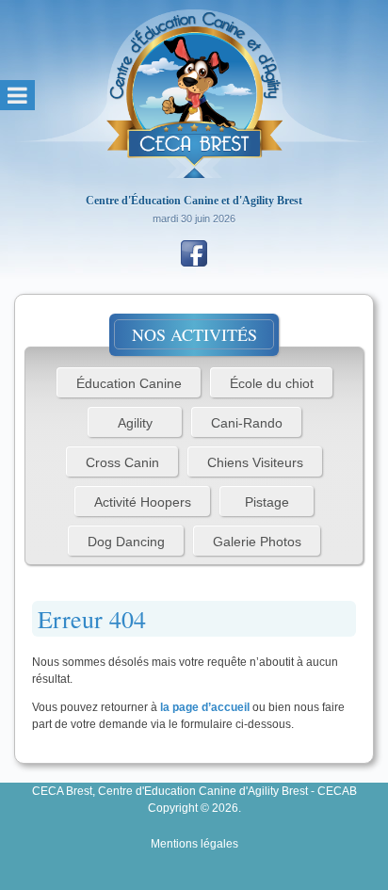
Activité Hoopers (142, 502)
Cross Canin (122, 462)
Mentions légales (194, 843)
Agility (135, 422)
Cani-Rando (247, 422)
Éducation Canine (129, 383)
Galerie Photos (257, 541)
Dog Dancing (126, 541)
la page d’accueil (205, 707)
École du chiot (272, 383)
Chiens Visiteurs (255, 462)
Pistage (267, 502)
